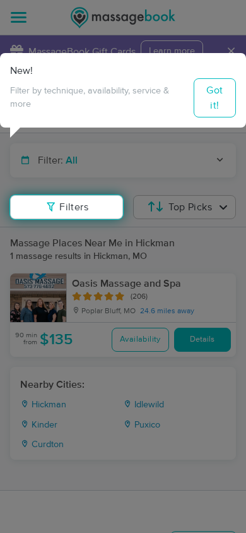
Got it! (214, 98)
